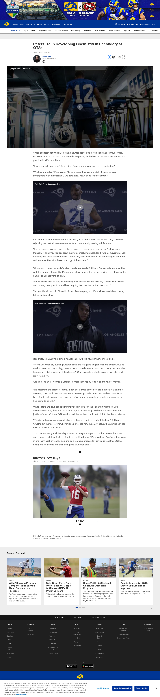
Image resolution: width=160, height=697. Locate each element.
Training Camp (53, 653)
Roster (10, 628)
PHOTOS (99, 624)
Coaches (10, 636)
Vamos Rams (53, 636)
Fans (99, 649)
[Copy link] (123, 57)
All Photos (99, 628)
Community (53, 632)
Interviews (77, 638)
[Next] (97, 520)
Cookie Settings (103, 688)
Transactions (10, 653)
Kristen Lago (47, 56)
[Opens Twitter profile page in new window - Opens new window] (44, 61)
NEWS (53, 624)
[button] (80, 107)
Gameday (99, 642)
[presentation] (152, 608)
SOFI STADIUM (148, 624)
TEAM (10, 624)
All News (53, 628)
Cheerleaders (77, 645)
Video (77, 624)
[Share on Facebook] (109, 58)
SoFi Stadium (99, 653)
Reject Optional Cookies (122, 688)
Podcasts (53, 643)
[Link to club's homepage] (6, 24)
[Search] (116, 24)
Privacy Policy (21, 694)
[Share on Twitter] (114, 58)
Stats (9, 643)
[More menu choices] (75, 24)
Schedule (30, 624)
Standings (30, 634)
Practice (99, 645)
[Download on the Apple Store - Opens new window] (71, 666)
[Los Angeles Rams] (80, 677)
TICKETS (124, 624)
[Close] (156, 688)
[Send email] (119, 58)
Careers (9, 657)
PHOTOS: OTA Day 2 (46, 458)
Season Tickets (123, 634)
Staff (9, 640)
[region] (80, 688)
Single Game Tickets (123, 638)
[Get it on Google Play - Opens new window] (87, 667)
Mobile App (53, 640)
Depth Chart (10, 632)
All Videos (77, 628)
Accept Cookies (141, 688)
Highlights (77, 642)
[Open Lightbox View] (80, 496)
